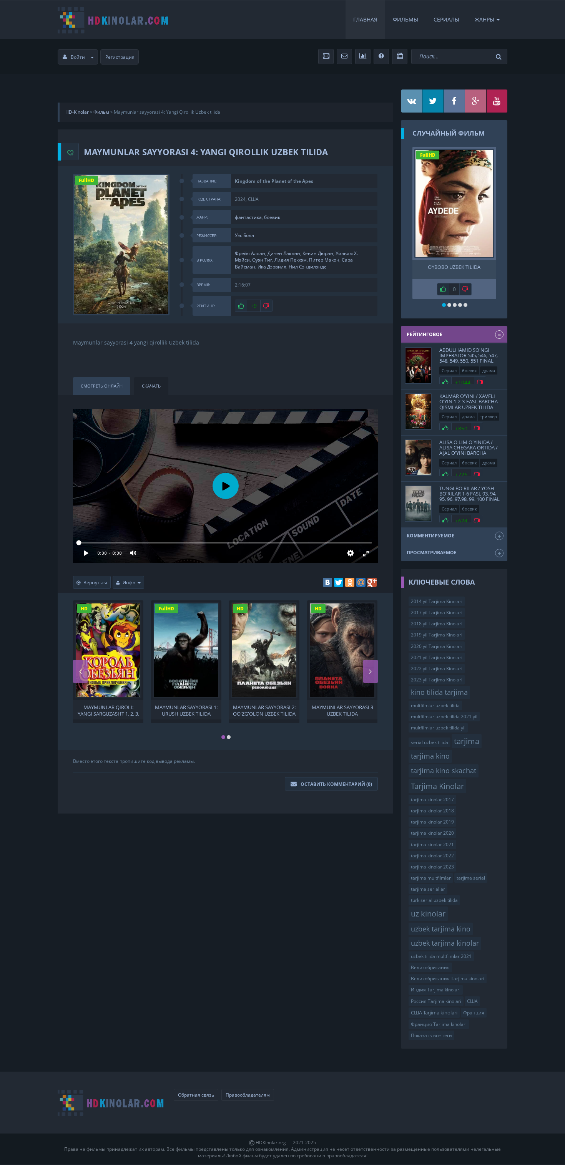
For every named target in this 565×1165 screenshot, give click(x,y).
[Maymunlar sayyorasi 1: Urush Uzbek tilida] (186, 650)
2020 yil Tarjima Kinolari (436, 646)
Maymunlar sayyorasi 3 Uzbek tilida (342, 710)
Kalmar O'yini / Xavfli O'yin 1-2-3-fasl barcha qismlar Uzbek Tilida (468, 401)
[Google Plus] (372, 582)
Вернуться (95, 582)
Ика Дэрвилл (272, 266)
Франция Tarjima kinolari (439, 1024)
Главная (365, 19)
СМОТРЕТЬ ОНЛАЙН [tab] (102, 386)
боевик (272, 217)
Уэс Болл (244, 235)
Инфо (129, 582)
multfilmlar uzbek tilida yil (438, 727)
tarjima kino (430, 756)
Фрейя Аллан (250, 253)
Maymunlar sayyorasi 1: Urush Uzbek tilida (186, 710)
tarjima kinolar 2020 (432, 833)
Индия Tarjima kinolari (435, 989)
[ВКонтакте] (327, 582)
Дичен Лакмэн (284, 253)
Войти (78, 57)
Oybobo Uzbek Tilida (454, 267)
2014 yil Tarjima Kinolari (436, 601)
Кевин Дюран (317, 253)
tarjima (466, 741)
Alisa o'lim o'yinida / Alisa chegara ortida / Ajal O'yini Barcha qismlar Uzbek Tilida (468, 450)
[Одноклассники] (349, 582)
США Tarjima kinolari (434, 1012)
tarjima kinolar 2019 (432, 822)
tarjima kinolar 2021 (432, 844)
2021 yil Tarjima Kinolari (436, 657)
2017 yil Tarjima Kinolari (436, 612)
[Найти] (499, 57)
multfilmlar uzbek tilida (435, 705)
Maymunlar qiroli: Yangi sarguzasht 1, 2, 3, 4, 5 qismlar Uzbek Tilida (108, 710)
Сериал (449, 370)
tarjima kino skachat (443, 770)
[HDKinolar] (113, 19)
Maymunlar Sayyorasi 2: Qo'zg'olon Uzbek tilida (264, 710)
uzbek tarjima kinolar (445, 943)
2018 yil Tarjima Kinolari (436, 623)
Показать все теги (431, 1035)
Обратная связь (196, 1095)
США (472, 1001)
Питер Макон (324, 260)
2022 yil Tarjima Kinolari (436, 668)
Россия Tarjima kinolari (436, 1001)
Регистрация (120, 57)
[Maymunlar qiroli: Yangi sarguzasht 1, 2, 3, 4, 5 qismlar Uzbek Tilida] (108, 650)
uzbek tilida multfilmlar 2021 (441, 956)
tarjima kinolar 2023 (432, 866)
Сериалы (446, 19)
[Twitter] (338, 582)
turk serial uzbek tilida (434, 900)
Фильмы (405, 19)
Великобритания (430, 967)
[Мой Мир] (361, 582)
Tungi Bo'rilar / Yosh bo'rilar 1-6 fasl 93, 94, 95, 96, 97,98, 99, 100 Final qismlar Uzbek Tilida (469, 496)
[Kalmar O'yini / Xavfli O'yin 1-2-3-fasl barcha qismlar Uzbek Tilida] (418, 411)
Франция (473, 1012)
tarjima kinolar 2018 (432, 810)
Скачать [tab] (151, 386)
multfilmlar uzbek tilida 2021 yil (444, 716)
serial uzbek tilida (429, 742)
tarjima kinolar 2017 (432, 799)
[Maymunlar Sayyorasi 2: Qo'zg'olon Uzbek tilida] (264, 650)
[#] (411, 101)
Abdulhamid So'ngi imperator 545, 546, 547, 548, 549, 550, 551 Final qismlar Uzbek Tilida (468, 358)
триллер (488, 416)
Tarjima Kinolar (437, 786)
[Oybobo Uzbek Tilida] (454, 203)
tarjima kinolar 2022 (432, 855)
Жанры (484, 19)
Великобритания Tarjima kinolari (447, 978)
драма (488, 370)
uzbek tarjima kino (440, 928)
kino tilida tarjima (439, 692)
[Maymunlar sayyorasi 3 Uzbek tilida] (342, 650)
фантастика (248, 217)
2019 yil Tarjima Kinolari (436, 634)
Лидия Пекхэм (290, 260)
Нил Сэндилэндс (307, 266)
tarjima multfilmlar (431, 878)
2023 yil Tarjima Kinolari (436, 679)
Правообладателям (248, 1095)
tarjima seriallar (428, 889)
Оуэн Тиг (262, 260)
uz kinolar (428, 913)
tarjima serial (471, 878)
